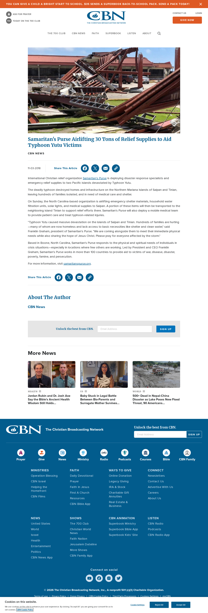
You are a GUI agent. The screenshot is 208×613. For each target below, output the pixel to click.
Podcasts (154, 529)
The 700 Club (56, 33)
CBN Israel (38, 481)
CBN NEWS (78, 33)
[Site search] (159, 35)
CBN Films (38, 496)
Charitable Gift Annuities (119, 494)
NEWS (35, 518)
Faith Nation (78, 539)
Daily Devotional (81, 476)
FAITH (95, 33)
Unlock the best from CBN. (74, 329)
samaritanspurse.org (77, 263)
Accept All (180, 604)
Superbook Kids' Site (123, 535)
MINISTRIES (40, 470)
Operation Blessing (44, 476)
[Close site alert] (200, 4)
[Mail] (105, 168)
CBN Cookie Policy (98, 596)
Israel (35, 535)
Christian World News (80, 531)
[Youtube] (89, 578)
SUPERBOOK (113, 33)
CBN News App (42, 557)
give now (187, 20)
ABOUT (147, 33)
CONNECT (156, 470)
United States (40, 523)
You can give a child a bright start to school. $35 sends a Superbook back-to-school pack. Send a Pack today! (98, 4)
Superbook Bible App (123, 529)
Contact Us (179, 13)
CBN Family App (81, 555)
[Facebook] (85, 168)
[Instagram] (109, 578)
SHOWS (76, 518)
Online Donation (120, 476)
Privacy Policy (59, 596)
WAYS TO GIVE (120, 470)
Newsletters (156, 476)
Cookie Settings (137, 604)
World (35, 529)
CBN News (36, 153)
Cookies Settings (149, 596)
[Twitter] (95, 168)
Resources (77, 498)
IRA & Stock (117, 487)
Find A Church (80, 493)
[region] (104, 605)
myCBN (167, 596)
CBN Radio (155, 523)
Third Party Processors (124, 596)
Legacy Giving (119, 481)
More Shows (78, 550)
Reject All (159, 604)
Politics (36, 552)
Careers (153, 493)
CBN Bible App (80, 504)
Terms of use (41, 596)
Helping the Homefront (39, 489)
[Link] (116, 168)
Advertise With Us (160, 487)
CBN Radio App (159, 535)
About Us (154, 498)
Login (199, 13)
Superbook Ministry (122, 523)
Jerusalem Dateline (83, 544)
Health (35, 540)
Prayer (74, 481)
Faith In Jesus (79, 487)
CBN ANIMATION (122, 518)
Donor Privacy (77, 596)
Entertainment (41, 546)
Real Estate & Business (118, 504)
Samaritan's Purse (95, 178)
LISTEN (131, 33)
